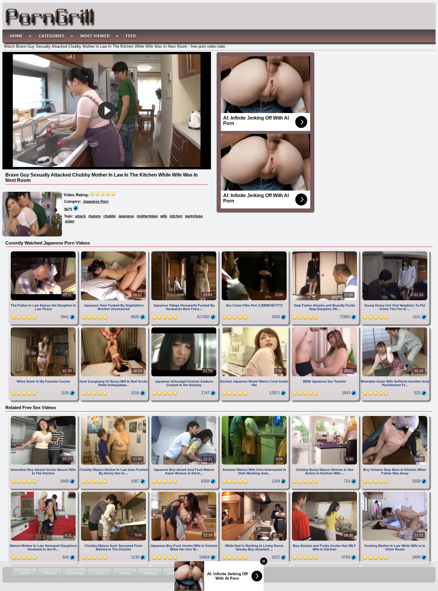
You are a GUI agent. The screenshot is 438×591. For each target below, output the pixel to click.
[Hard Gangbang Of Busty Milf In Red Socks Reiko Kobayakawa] (114, 328)
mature (94, 216)
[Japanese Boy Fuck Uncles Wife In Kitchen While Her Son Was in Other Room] (184, 492)
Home (16, 36)
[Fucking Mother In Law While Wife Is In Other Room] (394, 492)
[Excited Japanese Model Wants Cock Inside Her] (255, 328)
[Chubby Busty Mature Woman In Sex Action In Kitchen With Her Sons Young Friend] (325, 416)
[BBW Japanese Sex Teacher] (325, 328)
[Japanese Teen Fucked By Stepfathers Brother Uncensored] (114, 252)
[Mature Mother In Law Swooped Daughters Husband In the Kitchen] (44, 492)
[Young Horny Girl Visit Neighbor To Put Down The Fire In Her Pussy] (394, 252)
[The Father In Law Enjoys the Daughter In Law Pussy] (44, 252)
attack (80, 216)
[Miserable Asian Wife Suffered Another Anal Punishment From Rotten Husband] (394, 328)
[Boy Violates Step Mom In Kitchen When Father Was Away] (394, 416)
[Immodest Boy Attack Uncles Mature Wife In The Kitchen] (44, 416)
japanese (126, 216)
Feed (131, 36)
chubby (109, 216)
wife (163, 216)
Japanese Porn (95, 201)
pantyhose (194, 216)
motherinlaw (147, 216)
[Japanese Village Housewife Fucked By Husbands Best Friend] (184, 252)
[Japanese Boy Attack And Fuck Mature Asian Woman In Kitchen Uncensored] (184, 416)
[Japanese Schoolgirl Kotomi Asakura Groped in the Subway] (184, 328)
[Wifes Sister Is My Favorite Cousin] (44, 328)
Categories (51, 36)
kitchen (176, 216)
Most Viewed (95, 36)
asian (69, 221)
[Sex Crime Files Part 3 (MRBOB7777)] (255, 252)
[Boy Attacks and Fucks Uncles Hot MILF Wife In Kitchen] (325, 492)
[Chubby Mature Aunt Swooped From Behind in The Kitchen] (114, 492)
